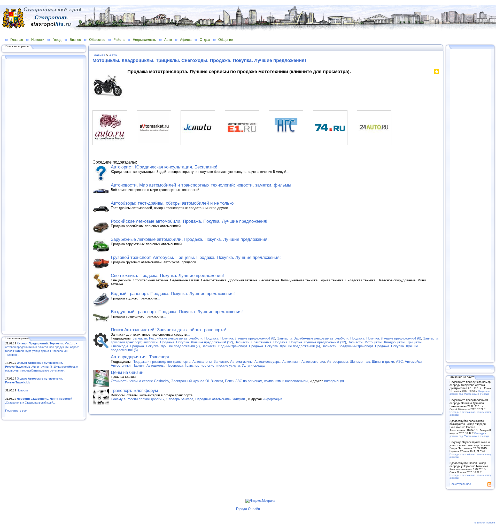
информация (334, 381)
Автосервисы (337, 362)
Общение (225, 40)
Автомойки (413, 362)
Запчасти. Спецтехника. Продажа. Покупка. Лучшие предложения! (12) (290, 342)
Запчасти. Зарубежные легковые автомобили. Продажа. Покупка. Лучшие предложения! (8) (349, 338)
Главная (16, 40)
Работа (119, 40)
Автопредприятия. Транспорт (140, 356)
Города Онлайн (248, 509)
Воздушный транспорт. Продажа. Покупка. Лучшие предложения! (177, 311)
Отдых (205, 40)
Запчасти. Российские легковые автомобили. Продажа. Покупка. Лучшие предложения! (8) (204, 338)
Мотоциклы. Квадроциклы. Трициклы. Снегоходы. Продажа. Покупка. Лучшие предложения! (199, 60)
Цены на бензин (127, 372)
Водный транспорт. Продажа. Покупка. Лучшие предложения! (173, 293)
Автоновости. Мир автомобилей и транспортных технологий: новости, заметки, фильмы (201, 185)
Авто (168, 40)
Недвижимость (144, 40)
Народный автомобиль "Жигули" (220, 399)
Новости (37, 40)
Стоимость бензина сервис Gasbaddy (140, 381)
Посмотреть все (16, 410)
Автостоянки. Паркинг (127, 365)
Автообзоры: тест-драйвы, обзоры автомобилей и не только (172, 203)
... (287, 172)
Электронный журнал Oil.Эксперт (197, 381)
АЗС (399, 362)
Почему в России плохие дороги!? (137, 399)
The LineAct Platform (483, 522)
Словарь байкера (179, 399)
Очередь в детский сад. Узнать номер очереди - (470, 392)
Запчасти (221, 362)
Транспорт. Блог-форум (134, 390)
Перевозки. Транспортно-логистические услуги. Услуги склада (215, 365)
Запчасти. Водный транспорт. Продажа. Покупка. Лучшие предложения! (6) (261, 346)
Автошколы (155, 365)
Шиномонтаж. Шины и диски (372, 362)
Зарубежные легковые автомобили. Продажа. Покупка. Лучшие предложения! (190, 239)
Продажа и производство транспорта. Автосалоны (172, 362)
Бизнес (75, 40)
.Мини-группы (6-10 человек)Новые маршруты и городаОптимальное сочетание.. (41, 366)
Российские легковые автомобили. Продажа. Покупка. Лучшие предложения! (189, 221)
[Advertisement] (44, 195)
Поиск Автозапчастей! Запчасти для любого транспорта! (168, 329)
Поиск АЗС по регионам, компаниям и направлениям (266, 381)
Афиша (185, 40)
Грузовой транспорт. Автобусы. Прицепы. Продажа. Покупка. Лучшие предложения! (196, 257)
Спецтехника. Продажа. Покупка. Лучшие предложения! (167, 275)
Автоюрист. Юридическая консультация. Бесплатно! (164, 167)
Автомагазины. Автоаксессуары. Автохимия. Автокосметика (277, 362)
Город (56, 40)
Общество (97, 40)
